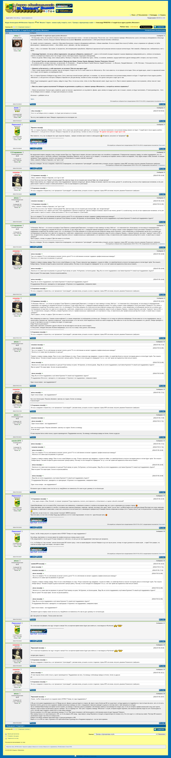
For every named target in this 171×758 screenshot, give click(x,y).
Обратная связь (10, 746)
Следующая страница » (24, 27)
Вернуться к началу (38, 746)
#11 (164, 389)
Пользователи (142, 15)
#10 (164, 341)
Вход (18, 17)
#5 (164, 172)
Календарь (153, 15)
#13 (164, 440)
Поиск (133, 15)
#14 (164, 495)
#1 (164, 35)
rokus (163, 101)
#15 (164, 531)
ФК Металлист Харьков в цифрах (23, 746)
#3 (164, 124)
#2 (164, 107)
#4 (164, 152)
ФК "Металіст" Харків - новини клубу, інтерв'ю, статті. (54, 22)
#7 (164, 225)
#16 (164, 560)
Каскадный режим (150, 30)
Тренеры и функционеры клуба (83, 22)
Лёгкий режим (61, 746)
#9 (164, 298)
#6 (164, 197)
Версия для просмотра (13, 733)
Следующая (20, 726)
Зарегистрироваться (26, 17)
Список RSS (69, 746)
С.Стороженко (160, 165)
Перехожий (161, 145)
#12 (164, 414)
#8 (164, 251)
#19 (164, 669)
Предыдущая (11, 726)
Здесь (32, 99)
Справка (163, 15)
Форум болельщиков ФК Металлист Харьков (19, 22)
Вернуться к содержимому (50, 746)
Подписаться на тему (13, 738)
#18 (164, 644)
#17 (164, 623)
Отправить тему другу (13, 736)
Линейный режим (160, 30)
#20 (164, 693)
